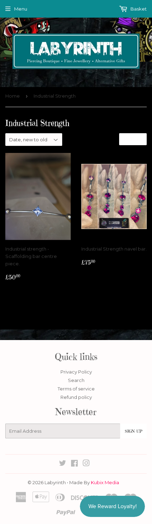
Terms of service (76, 389)
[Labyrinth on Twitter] (62, 464)
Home (12, 96)
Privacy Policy (76, 372)
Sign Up (133, 431)
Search (76, 380)
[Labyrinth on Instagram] (86, 464)
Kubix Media (105, 482)
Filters (133, 139)
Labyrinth (55, 482)
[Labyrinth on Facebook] (74, 464)
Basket (138, 9)
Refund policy (76, 397)
